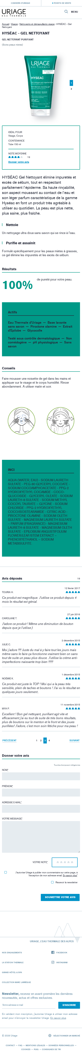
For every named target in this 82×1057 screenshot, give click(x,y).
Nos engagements (12, 952)
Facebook (61, 952)
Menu (74, 11)
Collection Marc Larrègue (16, 982)
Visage (14, 24)
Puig (36, 1049)
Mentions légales (35, 1045)
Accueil (5, 24)
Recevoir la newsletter (67, 882)
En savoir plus (70, 875)
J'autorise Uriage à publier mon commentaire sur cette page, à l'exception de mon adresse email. (47, 874)
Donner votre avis (18, 162)
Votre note (40, 862)
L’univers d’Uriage (20, 3)
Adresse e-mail (12, 802)
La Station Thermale (12, 962)
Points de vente (62, 3)
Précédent (9, 740)
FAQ (20, 1045)
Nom (5, 770)
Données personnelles (61, 1045)
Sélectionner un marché (66, 1035)
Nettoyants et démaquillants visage (37, 24)
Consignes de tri (51, 1049)
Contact (10, 1045)
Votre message (12, 818)
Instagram (61, 962)
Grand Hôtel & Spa (12, 972)
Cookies (25, 1049)
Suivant (74, 740)
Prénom (7, 786)
